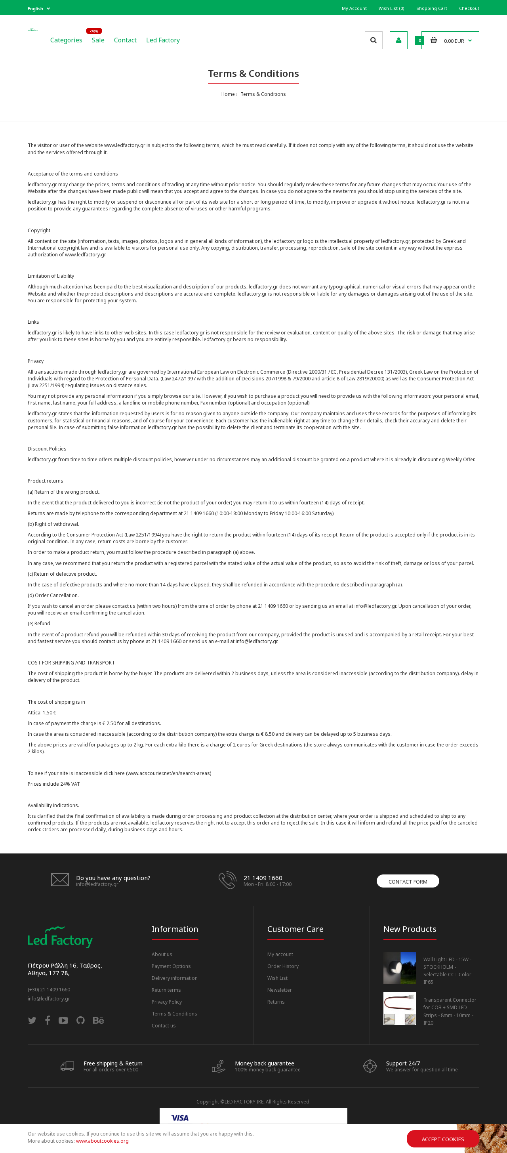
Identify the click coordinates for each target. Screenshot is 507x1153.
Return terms (166, 990)
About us (162, 954)
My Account (354, 8)
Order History (283, 966)
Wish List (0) (391, 8)
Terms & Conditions (262, 94)
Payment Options (171, 966)
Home (228, 94)
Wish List (277, 978)
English (35, 8)
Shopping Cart (431, 8)
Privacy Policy (167, 1001)
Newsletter (279, 990)
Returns (276, 1001)
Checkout (469, 8)
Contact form (408, 881)
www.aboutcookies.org (102, 1141)
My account (280, 954)
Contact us (164, 1025)
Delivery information (175, 978)
